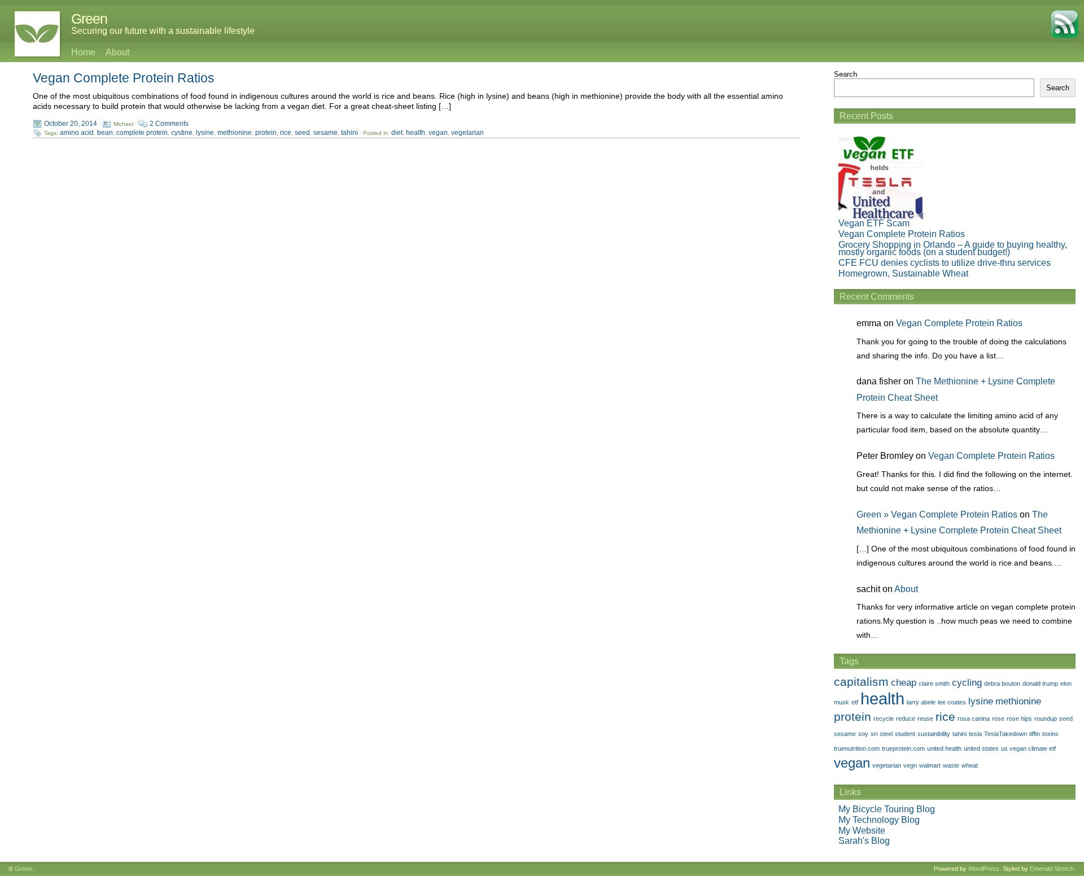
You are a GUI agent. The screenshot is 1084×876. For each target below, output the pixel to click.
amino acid (77, 132)
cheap (903, 682)
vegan (438, 132)
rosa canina (974, 718)
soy (863, 733)
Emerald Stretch (1052, 868)
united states (981, 748)
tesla (975, 733)
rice (285, 132)
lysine (205, 132)
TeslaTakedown (1005, 733)
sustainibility (933, 733)
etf (854, 702)
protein (266, 132)
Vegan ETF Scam (874, 223)
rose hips (1019, 718)
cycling (967, 682)
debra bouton (1002, 683)
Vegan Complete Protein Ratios (124, 78)
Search (845, 74)
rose (998, 718)
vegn (910, 765)
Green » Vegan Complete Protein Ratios (936, 514)
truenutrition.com (857, 748)
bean (105, 132)
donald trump (1040, 683)
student (905, 733)
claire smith (934, 683)
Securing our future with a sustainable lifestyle (163, 31)
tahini (349, 132)
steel (886, 733)
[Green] (31, 34)
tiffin (1034, 733)
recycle (883, 718)
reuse (925, 718)
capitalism (861, 681)
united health (944, 748)
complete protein (142, 132)
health (415, 132)
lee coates (952, 702)
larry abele (921, 702)
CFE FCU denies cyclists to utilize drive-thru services (944, 263)
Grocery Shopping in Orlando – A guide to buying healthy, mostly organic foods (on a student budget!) (952, 248)
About (117, 52)
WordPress (983, 868)
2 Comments (169, 123)
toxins (1050, 733)
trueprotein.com (903, 748)
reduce (905, 718)
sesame (325, 132)
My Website (861, 830)
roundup (1045, 718)
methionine (234, 132)
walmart (930, 765)
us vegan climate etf (1028, 748)
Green (89, 19)
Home (83, 52)
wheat (969, 765)
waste (951, 765)
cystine (182, 132)
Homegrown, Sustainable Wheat (903, 273)
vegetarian (467, 132)
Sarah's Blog (864, 841)
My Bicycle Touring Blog (886, 809)
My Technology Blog (879, 820)
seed (302, 132)
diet (397, 132)
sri (874, 733)
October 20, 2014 (70, 123)
